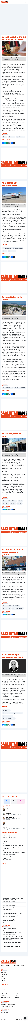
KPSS (2, 991)
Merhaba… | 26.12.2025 (10, 824)
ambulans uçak (7, 248)
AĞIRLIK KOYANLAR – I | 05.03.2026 (12, 810)
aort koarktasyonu (18, 248)
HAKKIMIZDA (4, 974)
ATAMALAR (3, 987)
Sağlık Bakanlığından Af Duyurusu (11, 836)
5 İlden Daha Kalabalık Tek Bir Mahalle (12, 932)
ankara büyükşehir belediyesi (10, 500)
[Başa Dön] (25, 1018)
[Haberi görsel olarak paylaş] (17, 59)
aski (20, 500)
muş (4, 251)
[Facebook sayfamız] (2, 1013)
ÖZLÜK (16, 993)
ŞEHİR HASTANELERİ (5, 997)
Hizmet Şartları (20, 1018)
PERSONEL (3, 995)
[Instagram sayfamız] (7, 1013)
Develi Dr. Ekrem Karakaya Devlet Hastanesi (12, 713)
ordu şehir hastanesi (20, 387)
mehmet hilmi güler (8, 387)
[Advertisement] (14, 20)
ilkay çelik (11, 136)
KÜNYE (2, 976)
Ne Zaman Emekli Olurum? (8, 1006)
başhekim (16, 605)
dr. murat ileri (6, 608)
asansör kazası (7, 605)
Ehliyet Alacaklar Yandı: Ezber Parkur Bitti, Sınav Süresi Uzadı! (13, 908)
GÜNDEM (3, 989)
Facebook (7, 802)
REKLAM (3, 978)
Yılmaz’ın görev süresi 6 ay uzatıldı (11, 946)
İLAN (16, 989)
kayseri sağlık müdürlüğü (9, 718)
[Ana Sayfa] (5, 2)
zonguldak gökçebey (18, 608)
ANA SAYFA (3, 972)
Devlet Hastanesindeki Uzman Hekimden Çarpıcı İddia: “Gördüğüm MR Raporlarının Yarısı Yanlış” (13, 847)
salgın (13, 503)
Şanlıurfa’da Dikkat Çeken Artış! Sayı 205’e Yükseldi (13, 840)
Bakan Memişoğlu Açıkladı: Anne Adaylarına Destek (13, 857)
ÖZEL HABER (4, 993)
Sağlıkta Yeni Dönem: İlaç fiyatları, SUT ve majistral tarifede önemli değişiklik (13, 914)
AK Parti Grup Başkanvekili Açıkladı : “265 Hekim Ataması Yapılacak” (13, 898)
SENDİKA (17, 997)
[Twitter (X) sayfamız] (4, 1013)
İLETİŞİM (3, 980)
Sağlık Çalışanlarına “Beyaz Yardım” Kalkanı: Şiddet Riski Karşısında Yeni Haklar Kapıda (13, 937)
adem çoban (6, 710)
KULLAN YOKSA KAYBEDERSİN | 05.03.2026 (13, 814)
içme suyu (6, 503)
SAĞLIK (16, 995)
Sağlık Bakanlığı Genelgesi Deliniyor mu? (12, 903)
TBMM (20, 503)
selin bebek (12, 251)
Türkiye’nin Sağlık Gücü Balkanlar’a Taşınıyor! (14, 852)
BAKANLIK (17, 987)
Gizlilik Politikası (16, 1018)
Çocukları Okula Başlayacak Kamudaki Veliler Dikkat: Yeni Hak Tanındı (14, 919)
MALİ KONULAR (18, 991)
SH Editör (14, 57)
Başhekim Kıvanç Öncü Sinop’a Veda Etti (12, 942)
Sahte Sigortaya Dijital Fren (9, 928)
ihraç (5, 136)
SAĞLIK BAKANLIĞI (21, 136)
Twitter (14, 802)
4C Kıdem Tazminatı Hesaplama (8, 1004)
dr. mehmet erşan (7, 715)
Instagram (21, 802)
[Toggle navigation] (25, 2)
